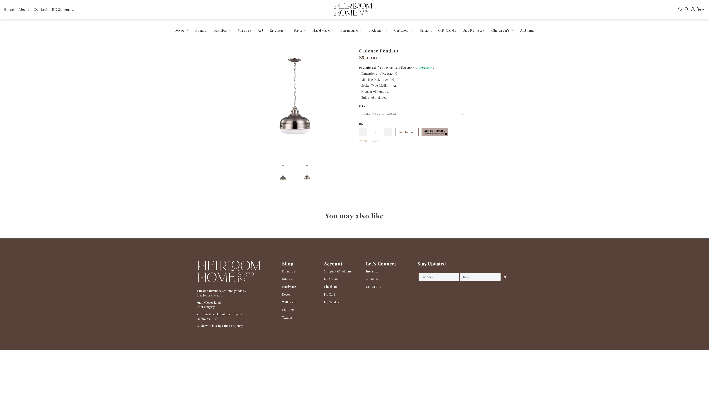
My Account (332, 279)
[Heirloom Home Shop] (353, 9)
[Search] (687, 9)
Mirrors (244, 30)
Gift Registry (474, 30)
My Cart (329, 294)
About (23, 9)
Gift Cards (447, 30)
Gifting (426, 30)
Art (260, 30)
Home (9, 9)
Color (362, 106)
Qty (361, 123)
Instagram (373, 271)
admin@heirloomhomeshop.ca (221, 314)
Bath (298, 30)
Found (201, 30)
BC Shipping (63, 9)
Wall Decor (289, 302)
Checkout (330, 287)
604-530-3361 (209, 318)
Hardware (321, 30)
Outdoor (402, 30)
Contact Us (373, 287)
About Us (372, 279)
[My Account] (693, 9)
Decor (180, 30)
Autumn (527, 30)
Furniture (349, 30)
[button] (435, 132)
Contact (41, 9)
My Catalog (331, 302)
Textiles (220, 30)
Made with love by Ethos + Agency (220, 326)
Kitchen (276, 30)
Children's (501, 30)
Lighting (377, 30)
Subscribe (505, 277)
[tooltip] (445, 133)
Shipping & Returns (337, 271)
